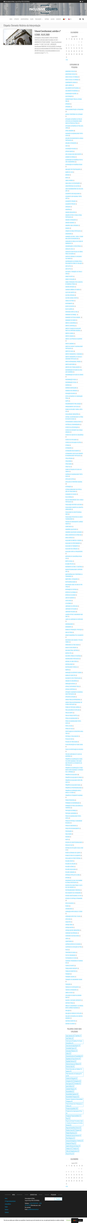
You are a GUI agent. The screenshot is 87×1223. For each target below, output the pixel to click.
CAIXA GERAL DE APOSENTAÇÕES (72, 183)
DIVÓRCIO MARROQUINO (71, 388)
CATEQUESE (68, 207)
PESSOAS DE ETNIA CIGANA (71, 742)
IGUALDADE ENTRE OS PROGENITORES (74, 551)
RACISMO (67, 837)
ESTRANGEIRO (68, 448)
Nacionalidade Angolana (72, 1094)
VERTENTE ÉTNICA (69, 1003)
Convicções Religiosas (71, 1051)
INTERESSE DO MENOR (70, 595)
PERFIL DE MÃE (68, 726)
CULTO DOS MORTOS (70, 292)
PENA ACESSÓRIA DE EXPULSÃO (72, 710)
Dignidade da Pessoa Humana (73, 1058)
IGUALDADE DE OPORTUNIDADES (72, 543)
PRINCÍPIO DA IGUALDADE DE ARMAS (73, 777)
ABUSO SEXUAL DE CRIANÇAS (72, 80)
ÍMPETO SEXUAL (69, 561)
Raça (68, 1118)
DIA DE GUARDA (69, 309)
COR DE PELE (68, 269)
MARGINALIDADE (69, 624)
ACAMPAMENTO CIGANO (70, 82)
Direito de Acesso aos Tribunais (73, 1064)
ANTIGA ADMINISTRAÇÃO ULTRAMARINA (74, 109)
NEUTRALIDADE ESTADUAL (71, 667)
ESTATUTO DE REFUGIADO (71, 439)
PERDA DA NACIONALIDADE (71, 718)
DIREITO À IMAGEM (69, 336)
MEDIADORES (68, 627)
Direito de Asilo (70, 1066)
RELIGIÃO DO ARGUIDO (70, 864)
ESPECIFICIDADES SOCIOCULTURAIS (73, 422)
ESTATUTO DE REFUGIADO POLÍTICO (73, 442)
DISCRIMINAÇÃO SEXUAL (70, 382)
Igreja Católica (70, 1086)
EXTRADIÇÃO (68, 486)
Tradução (75, 1148)
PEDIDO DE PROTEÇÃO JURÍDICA (72, 707)
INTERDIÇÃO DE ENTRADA (71, 589)
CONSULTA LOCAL (69, 249)
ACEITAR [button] (80, 1220)
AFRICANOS (68, 107)
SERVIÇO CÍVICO (69, 925)
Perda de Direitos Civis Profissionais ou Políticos (74, 1105)
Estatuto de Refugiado (71, 1078)
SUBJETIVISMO (68, 941)
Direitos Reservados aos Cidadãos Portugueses (74, 1070)
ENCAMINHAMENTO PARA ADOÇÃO (73, 404)
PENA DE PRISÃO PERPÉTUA (71, 715)
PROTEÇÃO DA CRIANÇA (70, 810)
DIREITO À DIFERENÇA (70, 326)
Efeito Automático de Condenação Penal (74, 1075)
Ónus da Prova (70, 1154)
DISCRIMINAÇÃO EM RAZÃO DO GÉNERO (74, 375)
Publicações (38, 19)
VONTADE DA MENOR (70, 1024)
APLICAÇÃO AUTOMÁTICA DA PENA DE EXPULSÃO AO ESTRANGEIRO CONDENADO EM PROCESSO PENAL (73, 121)
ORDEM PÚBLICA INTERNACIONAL (72, 699)
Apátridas (78, 1036)
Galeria (52, 19)
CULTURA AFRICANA (69, 295)
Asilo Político (69, 1038)
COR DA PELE (68, 266)
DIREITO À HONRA (69, 333)
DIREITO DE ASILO (69, 351)
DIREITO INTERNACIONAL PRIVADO (73, 361)
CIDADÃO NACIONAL (69, 222)
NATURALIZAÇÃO (69, 664)
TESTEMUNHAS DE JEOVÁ (70, 958)
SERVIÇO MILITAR (69, 927)
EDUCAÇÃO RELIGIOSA (70, 393)
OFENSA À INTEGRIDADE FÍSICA (72, 686)
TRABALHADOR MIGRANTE (71, 968)
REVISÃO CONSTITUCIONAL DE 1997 (73, 895)
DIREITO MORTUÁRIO (70, 364)
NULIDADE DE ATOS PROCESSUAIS (73, 678)
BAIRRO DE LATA (69, 172)
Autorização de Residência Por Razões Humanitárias (74, 1042)
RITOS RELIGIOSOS (69, 903)
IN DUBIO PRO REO (69, 564)
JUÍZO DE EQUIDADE (69, 598)
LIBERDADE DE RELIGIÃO (70, 609)
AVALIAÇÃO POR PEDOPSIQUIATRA (73, 169)
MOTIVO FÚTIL (68, 653)
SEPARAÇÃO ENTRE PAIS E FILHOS (72, 916)
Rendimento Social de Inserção (73, 1135)
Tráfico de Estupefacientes (72, 1151)
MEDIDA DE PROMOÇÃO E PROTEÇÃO (73, 629)
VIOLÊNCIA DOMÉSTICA (70, 1021)
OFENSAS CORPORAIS (70, 689)
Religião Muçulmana (71, 1133)
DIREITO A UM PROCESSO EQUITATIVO (73, 339)
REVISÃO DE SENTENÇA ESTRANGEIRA (73, 898)
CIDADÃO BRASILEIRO (70, 212)
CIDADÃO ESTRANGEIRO (70, 220)
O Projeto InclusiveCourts (10, 1201)
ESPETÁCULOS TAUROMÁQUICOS (72, 424)
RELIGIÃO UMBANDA (70, 872)
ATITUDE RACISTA (69, 151)
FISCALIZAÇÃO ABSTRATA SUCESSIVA (73, 504)
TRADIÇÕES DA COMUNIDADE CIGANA (73, 979)
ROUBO (67, 906)
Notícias (47, 19)
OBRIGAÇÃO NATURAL (70, 684)
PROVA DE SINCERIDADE (70, 825)
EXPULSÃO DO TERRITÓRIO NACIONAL (73, 482)
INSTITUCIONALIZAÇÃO (70, 582)
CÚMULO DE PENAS (69, 301)
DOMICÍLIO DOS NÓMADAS (71, 390)
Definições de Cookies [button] (71, 1220)
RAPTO (66, 839)
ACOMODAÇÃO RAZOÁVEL (71, 93)
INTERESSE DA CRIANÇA (70, 592)
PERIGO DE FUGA (69, 728)
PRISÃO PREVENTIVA (70, 800)
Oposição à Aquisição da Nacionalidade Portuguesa (74, 1100)
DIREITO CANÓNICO (69, 343)
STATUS (67, 938)
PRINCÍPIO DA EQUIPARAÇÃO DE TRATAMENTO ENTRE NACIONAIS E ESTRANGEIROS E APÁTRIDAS (74, 770)
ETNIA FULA (68, 467)
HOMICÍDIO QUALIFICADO (71, 529)
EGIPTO (67, 401)
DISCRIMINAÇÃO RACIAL (70, 379)
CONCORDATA (68, 234)
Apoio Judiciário (70, 1036)
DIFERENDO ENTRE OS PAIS (71, 312)
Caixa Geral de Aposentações (73, 1045)
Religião (78, 1130)
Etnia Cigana (69, 1083)
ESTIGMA (67, 445)
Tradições (69, 1148)
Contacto (58, 19)
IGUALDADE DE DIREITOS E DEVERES (73, 540)
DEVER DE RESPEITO (69, 306)
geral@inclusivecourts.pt (33, 1209)
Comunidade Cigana (71, 1048)
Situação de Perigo (71, 1143)
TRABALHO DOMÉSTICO (70, 971)
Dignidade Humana (71, 1061)
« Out (66, 60)
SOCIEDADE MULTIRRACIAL (71, 933)
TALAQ (66, 950)
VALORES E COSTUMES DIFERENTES (73, 1000)
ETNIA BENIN (68, 461)
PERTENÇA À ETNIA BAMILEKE (72, 736)
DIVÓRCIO (67, 385)
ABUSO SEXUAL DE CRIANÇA (71, 77)
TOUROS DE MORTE (69, 965)
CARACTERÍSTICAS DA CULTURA (72, 186)
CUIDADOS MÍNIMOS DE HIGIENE (72, 289)
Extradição (77, 1083)
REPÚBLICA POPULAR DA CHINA (72, 875)
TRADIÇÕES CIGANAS (70, 977)
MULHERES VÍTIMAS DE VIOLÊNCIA (73, 656)
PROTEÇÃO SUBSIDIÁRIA (70, 813)
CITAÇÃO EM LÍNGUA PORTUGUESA (73, 231)
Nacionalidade (70, 1091)
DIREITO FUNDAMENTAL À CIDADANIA (73, 354)
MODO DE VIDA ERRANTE (71, 647)
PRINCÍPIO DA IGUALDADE (71, 774)
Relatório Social (70, 1130)
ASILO (66, 146)
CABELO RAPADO (69, 180)
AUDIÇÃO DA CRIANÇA (70, 157)
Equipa (31, 19)
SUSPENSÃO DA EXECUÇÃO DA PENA (73, 947)
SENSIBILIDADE (68, 909)
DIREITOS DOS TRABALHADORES (72, 367)
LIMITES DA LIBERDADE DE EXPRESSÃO (74, 619)
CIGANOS (67, 228)
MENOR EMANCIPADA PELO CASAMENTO (74, 635)
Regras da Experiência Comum (73, 1127)
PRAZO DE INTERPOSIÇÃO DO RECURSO (74, 749)
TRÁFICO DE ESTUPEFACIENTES (72, 987)
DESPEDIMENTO (68, 303)
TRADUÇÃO (67, 984)
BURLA (67, 178)
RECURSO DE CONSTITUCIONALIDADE (73, 842)
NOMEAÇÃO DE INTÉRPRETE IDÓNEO (73, 672)
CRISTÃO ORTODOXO (70, 287)
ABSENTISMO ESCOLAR (70, 74)
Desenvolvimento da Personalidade (74, 1056)
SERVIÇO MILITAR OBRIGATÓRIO (72, 930)
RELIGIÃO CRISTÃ (69, 861)
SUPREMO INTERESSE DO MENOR (72, 944)
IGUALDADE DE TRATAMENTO (71, 546)
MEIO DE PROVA (68, 632)
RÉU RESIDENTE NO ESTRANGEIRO (73, 893)
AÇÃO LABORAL (68, 85)
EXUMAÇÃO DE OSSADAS (71, 494)
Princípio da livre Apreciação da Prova (74, 1112)
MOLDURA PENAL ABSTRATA (71, 650)
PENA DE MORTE (69, 713)
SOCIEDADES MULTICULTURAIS (72, 936)
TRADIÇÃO (67, 974)
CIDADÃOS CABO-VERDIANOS (72, 225)
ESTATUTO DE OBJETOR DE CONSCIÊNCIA (74, 435)
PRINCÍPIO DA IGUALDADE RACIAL (72, 785)
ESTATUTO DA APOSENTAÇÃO (71, 427)
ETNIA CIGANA (68, 464)
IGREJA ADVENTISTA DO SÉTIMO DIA (73, 535)
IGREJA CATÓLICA (69, 537)
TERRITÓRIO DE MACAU (70, 952)
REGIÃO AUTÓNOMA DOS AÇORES (72, 853)
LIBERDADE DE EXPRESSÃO (71, 606)
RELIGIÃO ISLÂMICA (69, 866)
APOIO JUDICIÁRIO (69, 131)
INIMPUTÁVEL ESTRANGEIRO (71, 579)
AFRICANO (67, 104)
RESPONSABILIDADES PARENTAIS (72, 890)
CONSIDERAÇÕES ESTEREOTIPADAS (73, 246)
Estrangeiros (77, 1081)
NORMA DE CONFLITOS (70, 675)
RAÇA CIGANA (68, 834)
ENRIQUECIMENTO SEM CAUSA (72, 406)
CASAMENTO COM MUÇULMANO (72, 193)
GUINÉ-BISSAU (68, 526)
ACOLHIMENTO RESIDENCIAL (71, 91)
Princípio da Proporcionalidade (73, 1116)
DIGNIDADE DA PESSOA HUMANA (73, 317)
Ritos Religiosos (70, 1138)
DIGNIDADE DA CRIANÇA (71, 314)
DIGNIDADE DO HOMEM (70, 320)
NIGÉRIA (67, 670)
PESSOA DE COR (69, 739)
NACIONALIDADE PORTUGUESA (72, 658)
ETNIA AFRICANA (69, 458)
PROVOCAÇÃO (68, 831)
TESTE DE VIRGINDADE (70, 955)
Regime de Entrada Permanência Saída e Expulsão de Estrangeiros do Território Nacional (74, 1123)
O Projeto (16, 19)
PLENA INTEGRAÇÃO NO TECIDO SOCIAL (74, 744)
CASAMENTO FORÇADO (70, 201)
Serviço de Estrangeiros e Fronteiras (74, 1140)
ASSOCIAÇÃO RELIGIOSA (70, 148)
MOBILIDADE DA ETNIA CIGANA (72, 645)
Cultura (68, 1053)
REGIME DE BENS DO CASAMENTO (73, 855)
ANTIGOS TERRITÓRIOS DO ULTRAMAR (74, 114)
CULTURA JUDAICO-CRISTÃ (71, 298)
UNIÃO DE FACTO (69, 992)
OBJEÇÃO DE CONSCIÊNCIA (71, 681)
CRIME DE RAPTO (69, 276)
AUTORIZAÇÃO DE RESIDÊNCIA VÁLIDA (73, 164)
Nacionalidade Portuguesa (72, 1096)
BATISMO (67, 175)
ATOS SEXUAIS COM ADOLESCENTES (73, 154)
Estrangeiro (69, 1081)
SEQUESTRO (68, 922)
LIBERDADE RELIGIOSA (70, 612)
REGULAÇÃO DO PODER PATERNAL (73, 858)
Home (6, 1198)
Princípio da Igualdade (72, 1108)
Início (11, 19)
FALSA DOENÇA (68, 497)
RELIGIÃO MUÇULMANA (70, 869)
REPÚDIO (67, 878)
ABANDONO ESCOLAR (70, 71)
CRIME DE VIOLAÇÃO (70, 279)
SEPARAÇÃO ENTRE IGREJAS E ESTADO (73, 911)
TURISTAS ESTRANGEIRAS (71, 990)
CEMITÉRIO (67, 209)
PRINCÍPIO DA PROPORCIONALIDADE (73, 788)
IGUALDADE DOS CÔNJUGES (71, 549)
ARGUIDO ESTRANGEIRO (70, 143)
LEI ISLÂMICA (68, 603)
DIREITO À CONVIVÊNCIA (70, 323)
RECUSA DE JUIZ (69, 845)
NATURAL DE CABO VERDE (71, 661)
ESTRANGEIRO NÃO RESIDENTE (72, 451)
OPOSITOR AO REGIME (70, 697)
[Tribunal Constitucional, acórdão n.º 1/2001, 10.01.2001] (18, 37)
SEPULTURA (68, 919)
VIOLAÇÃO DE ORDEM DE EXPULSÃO (73, 1013)
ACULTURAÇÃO (68, 96)
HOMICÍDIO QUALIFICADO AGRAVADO (73, 532)
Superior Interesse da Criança (73, 1146)
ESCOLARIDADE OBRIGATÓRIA (72, 414)
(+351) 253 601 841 (33, 1203)
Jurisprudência (24, 19)
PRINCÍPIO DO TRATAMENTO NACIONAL (74, 795)
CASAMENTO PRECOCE (70, 204)
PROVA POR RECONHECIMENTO (72, 828)
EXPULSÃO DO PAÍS (69, 479)
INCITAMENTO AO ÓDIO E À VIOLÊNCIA (73, 567)
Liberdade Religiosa (71, 1089)
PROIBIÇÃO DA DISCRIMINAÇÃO (72, 803)
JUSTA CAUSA (68, 600)
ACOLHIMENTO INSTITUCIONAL (72, 88)
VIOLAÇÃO (67, 1010)
